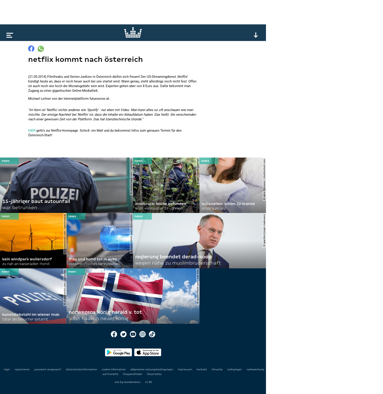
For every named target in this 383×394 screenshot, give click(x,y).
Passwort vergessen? (47, 369)
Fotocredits (154, 374)
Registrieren (22, 369)
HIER (31, 131)
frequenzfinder (133, 374)
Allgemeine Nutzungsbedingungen (152, 369)
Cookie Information (114, 369)
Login (7, 369)
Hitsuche (217, 369)
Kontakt (202, 369)
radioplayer (234, 369)
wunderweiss (132, 382)
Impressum (185, 369)
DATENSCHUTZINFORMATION (82, 369)
